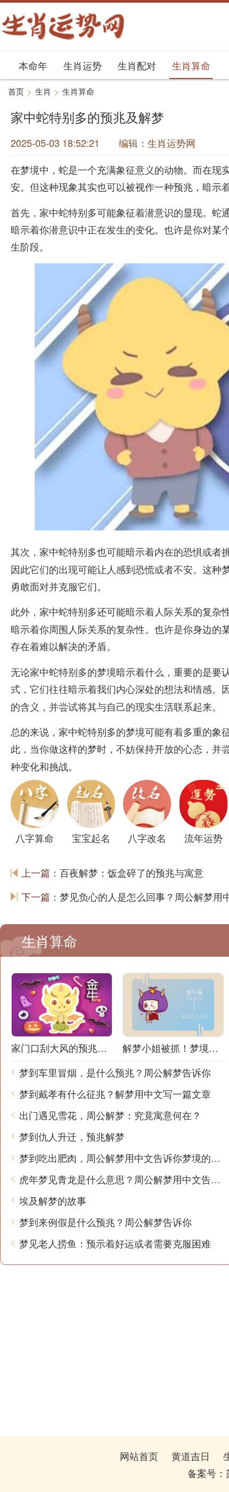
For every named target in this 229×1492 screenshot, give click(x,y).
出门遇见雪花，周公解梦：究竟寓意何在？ (110, 1115)
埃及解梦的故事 (52, 1200)
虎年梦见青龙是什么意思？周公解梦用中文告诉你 (121, 1179)
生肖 (43, 91)
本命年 (33, 65)
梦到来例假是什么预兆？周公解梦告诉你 (105, 1222)
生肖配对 (137, 65)
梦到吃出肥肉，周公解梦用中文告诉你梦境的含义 (121, 1158)
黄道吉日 (190, 1456)
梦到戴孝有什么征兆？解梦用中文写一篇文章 (115, 1093)
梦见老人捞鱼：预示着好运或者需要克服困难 (115, 1243)
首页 (16, 91)
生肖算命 (191, 65)
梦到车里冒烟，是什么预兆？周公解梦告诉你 (115, 1072)
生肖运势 (82, 65)
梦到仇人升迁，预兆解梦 (72, 1136)
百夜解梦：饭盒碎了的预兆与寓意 (131, 872)
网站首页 (139, 1456)
